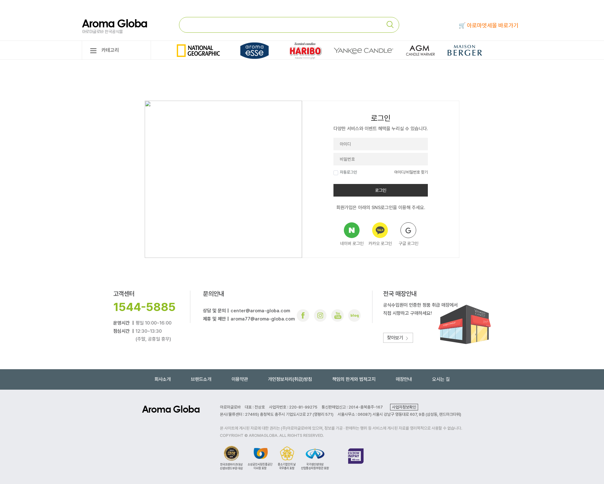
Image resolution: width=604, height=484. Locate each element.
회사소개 (162, 379)
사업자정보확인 (404, 407)
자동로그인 (348, 172)
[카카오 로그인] (380, 230)
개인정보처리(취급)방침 (290, 379)
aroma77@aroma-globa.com (263, 319)
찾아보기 (396, 338)
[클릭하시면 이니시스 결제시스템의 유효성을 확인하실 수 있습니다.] (356, 457)
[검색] (392, 24)
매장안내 (404, 379)
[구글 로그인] (408, 230)
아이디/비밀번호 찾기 (411, 172)
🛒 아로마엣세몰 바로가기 (488, 25)
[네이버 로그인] (352, 230)
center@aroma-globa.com (260, 311)
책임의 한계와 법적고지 (354, 379)
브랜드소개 (201, 379)
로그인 (380, 190)
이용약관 (240, 379)
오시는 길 (441, 379)
